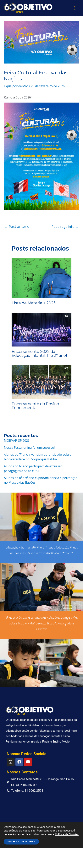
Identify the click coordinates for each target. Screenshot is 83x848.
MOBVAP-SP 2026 (17, 440)
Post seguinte (65, 226)
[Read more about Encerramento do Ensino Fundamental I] (41, 382)
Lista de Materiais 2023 (34, 303)
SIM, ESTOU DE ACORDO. (21, 841)
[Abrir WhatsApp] (73, 838)
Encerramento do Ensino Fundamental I (35, 405)
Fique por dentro (16, 86)
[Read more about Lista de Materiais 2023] (41, 277)
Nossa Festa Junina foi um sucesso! (29, 447)
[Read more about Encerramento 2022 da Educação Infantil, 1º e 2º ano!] (41, 329)
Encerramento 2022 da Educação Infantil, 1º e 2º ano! (39, 353)
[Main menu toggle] (75, 8)
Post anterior (17, 226)
